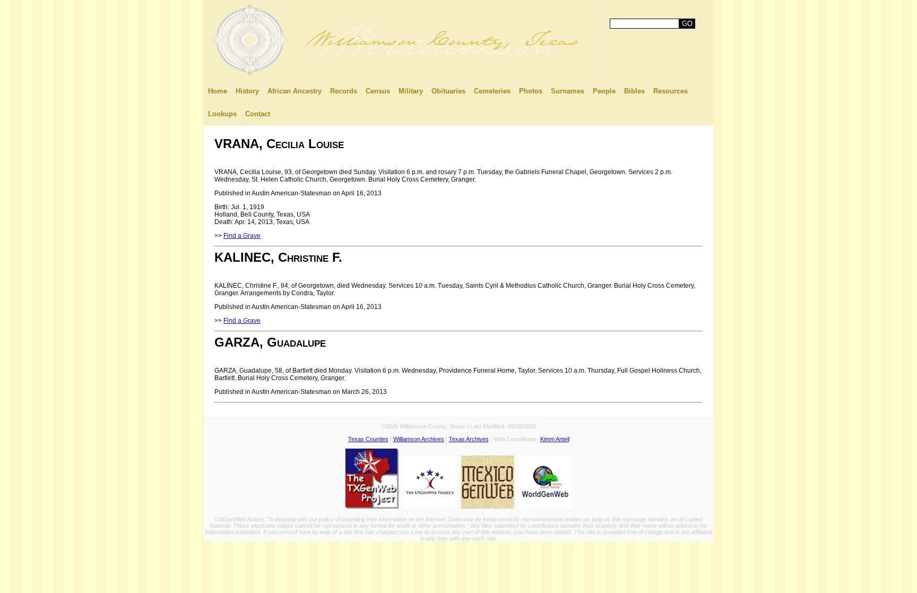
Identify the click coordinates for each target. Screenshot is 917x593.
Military (411, 91)
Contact (257, 114)
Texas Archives (469, 439)
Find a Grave (242, 235)
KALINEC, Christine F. (278, 257)
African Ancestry (294, 91)
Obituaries (448, 91)
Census (378, 91)
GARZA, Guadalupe (270, 342)
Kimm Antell (554, 439)
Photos (530, 91)
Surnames (567, 91)
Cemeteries (492, 91)
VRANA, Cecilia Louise (279, 143)
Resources (670, 91)
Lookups (222, 114)
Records (343, 91)
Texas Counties (368, 439)
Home (217, 91)
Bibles (634, 91)
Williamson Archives (418, 439)
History (247, 91)
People (604, 91)
